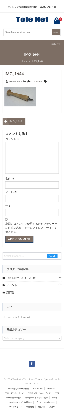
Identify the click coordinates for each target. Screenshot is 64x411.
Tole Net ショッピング (40, 393)
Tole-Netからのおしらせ (20, 278)
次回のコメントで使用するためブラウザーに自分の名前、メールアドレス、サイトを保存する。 (31, 227)
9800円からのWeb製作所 (18, 389)
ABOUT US (38, 389)
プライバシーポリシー (45, 402)
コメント (12, 139)
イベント (11, 285)
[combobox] (32, 338)
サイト (9, 206)
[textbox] (32, 338)
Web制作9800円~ (13, 398)
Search (52, 256)
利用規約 (33, 7)
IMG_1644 (14, 74)
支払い (52, 407)
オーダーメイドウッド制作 (36, 398)
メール (11, 192)
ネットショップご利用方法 (18, 7)
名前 (9, 178)
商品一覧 (41, 407)
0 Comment (37, 81)
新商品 (10, 292)
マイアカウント (15, 407)
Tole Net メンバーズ (47, 7)
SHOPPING (51, 389)
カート (55, 398)
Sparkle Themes (32, 383)
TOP (57, 393)
